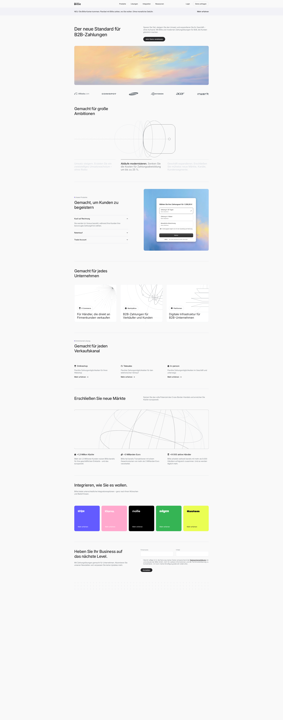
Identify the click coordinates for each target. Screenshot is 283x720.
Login (188, 4)
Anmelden (146, 570)
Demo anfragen (200, 4)
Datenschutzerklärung (198, 560)
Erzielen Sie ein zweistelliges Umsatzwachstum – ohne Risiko (93, 166)
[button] (101, 222)
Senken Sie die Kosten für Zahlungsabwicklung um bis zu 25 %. (141, 166)
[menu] (122, 4)
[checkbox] (141, 560)
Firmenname (144, 550)
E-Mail (178, 550)
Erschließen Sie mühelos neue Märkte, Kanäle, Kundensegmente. (187, 166)
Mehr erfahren (81, 377)
